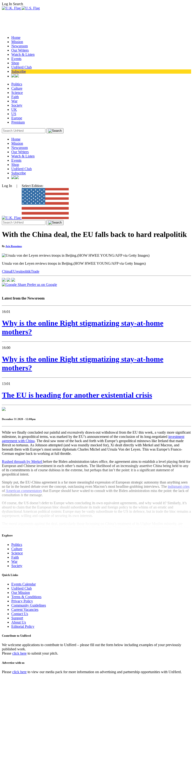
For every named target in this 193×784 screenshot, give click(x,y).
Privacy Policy (22, 601)
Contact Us (19, 614)
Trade (35, 271)
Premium (18, 122)
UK (14, 110)
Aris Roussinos (13, 246)
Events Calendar (23, 584)
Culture (16, 88)
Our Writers (20, 50)
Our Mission (20, 593)
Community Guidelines (28, 605)
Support (17, 618)
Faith (15, 97)
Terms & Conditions (26, 597)
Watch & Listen (23, 54)
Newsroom (19, 46)
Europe (16, 118)
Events (16, 59)
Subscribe (18, 71)
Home (15, 38)
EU (13, 271)
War (14, 101)
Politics (16, 84)
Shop (15, 63)
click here (19, 653)
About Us (18, 622)
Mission (17, 42)
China (6, 271)
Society (16, 105)
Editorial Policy (22, 626)
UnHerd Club (21, 67)
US (13, 114)
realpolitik (23, 271)
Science (17, 93)
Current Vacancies (24, 610)
